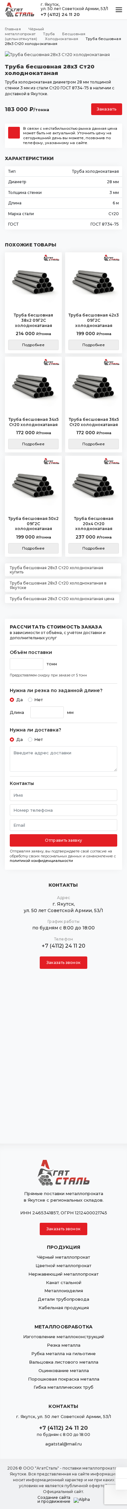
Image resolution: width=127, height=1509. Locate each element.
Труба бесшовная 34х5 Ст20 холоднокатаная (33, 422)
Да (19, 699)
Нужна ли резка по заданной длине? (56, 690)
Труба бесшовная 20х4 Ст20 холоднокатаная (93, 523)
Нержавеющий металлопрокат (63, 1274)
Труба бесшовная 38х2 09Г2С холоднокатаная (33, 320)
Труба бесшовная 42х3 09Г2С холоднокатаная (93, 320)
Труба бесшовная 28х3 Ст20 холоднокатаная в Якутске (58, 585)
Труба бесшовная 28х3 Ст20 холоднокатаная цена (62, 598)
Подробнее (33, 345)
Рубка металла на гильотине (63, 1353)
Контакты (22, 783)
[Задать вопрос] (121, 1472)
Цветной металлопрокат (63, 1265)
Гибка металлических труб (63, 1387)
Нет (38, 699)
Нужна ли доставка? (35, 730)
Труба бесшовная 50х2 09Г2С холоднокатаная (33, 523)
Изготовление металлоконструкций (63, 1336)
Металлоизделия (63, 1290)
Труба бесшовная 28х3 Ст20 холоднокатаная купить (56, 569)
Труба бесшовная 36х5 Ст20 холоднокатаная (94, 422)
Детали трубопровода (63, 1299)
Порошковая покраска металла (63, 1379)
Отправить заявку (63, 840)
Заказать (107, 109)
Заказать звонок (63, 962)
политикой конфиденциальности (41, 860)
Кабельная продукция (63, 1307)
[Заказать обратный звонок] (121, 1484)
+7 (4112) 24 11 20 (60, 14)
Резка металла (63, 1345)
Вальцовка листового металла (63, 1362)
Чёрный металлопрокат (63, 1257)
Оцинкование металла (63, 1370)
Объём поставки (31, 652)
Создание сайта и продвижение (53, 1499)
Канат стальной (63, 1282)
